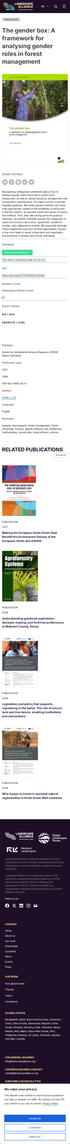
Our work (10, 941)
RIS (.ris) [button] (9, 314)
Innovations (11, 1001)
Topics (8, 995)
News (8, 956)
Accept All (35, 1118)
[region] (35, 1114)
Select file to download (16, 252)
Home (8, 930)
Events (9, 961)
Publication (11, 19)
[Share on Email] (31, 182)
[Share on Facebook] (5, 182)
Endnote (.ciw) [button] (14, 322)
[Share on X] (11, 182)
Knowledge (11, 946)
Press (8, 966)
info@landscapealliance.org (20, 1061)
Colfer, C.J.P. (9, 397)
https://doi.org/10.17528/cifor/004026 (23, 275)
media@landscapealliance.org (21, 1073)
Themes (9, 989)
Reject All (35, 1136)
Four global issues (14, 983)
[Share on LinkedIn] (18, 182)
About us (10, 935)
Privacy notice (50, 1103)
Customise (35, 1127)
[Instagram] (25, 182)
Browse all (61, 455)
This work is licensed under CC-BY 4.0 (23, 259)
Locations (10, 951)
